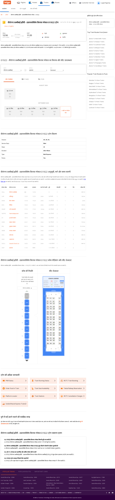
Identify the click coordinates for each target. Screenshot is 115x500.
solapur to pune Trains (96, 101)
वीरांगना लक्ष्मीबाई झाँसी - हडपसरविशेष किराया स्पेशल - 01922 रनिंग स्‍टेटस (99, 23)
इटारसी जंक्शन (12, 218)
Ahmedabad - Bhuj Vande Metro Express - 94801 (54, 484)
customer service (60, 492)
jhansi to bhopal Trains (96, 48)
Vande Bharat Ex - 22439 (52, 480)
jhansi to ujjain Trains (96, 60)
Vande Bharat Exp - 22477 (75, 477)
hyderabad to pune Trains (97, 92)
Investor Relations (14, 492)
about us (3, 492)
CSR (23, 492)
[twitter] (109, 492)
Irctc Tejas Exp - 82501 (7, 480)
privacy (35, 492)
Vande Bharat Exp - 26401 (75, 480)
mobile (28, 492)
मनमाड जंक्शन (12, 230)
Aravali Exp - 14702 (28, 488)
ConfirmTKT (77, 492)
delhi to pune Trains (95, 104)
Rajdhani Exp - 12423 (74, 488)
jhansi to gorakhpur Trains (97, 66)
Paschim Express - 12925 (30, 483)
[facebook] (107, 492)
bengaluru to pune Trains (97, 95)
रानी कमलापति (12, 209)
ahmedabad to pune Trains (98, 89)
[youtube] (112, 492)
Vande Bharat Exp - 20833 (98, 488)
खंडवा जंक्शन (12, 222)
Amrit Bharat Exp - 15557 (75, 483)
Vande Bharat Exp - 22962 (7, 477)
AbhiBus (70, 492)
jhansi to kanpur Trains (96, 42)
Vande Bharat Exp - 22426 (98, 480)
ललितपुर (11, 196)
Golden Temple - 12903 (7, 483)
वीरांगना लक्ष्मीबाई (13, 192)
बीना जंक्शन (12, 200)
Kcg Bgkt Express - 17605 (98, 477)
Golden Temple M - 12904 (8, 488)
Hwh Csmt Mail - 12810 (29, 480)
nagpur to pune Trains (96, 83)
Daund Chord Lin (14, 243)
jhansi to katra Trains (96, 51)
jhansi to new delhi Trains (97, 38)
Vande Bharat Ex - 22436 (52, 488)
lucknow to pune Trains (96, 107)
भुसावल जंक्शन (12, 226)
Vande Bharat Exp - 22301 (98, 483)
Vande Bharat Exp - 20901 (30, 477)
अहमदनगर (11, 239)
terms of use (43, 492)
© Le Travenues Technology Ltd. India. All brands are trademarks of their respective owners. (57, 497)
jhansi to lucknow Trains (97, 44)
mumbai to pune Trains (96, 80)
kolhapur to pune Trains (97, 98)
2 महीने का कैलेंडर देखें (65, 112)
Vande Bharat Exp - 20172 (53, 477)
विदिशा (10, 205)
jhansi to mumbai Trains (97, 57)
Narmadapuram (14, 213)
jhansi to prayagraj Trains (97, 63)
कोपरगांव (11, 235)
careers (51, 492)
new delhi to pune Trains (97, 86)
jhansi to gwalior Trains (96, 54)
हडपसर (11, 248)
